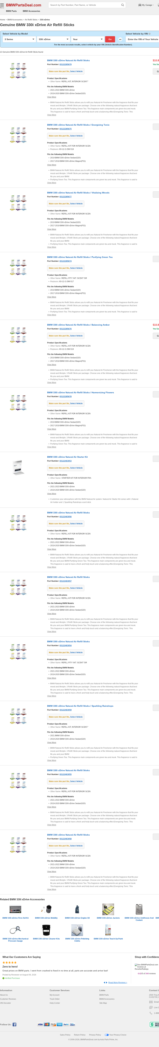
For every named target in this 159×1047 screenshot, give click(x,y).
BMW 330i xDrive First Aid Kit (15, 918)
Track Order (55, 999)
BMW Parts (11, 11)
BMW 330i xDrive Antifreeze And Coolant (139, 919)
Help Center (55, 1003)
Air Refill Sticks (31, 20)
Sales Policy (65, 1035)
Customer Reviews (8, 999)
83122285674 (66, 261)
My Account (54, 995)
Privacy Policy (95, 1035)
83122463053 (66, 461)
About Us (4, 995)
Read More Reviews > (117, 982)
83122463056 (66, 517)
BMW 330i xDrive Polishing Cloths (77, 940)
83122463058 (66, 839)
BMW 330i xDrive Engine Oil (77, 918)
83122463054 (66, 645)
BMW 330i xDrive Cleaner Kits (46, 939)
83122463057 (66, 581)
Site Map (103, 1003)
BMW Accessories (31, 11)
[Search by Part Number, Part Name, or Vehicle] (123, 5)
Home (2, 20)
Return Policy (79, 1035)
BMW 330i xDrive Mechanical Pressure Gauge (15, 940)
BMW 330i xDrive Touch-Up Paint (108, 939)
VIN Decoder (5, 1003)
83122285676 (66, 329)
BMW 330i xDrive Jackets (108, 918)
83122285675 (66, 129)
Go (110, 39)
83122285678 (66, 396)
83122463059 (66, 710)
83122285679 (66, 64)
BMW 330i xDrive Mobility (46, 918)
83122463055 (66, 774)
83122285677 (66, 197)
